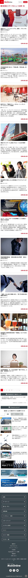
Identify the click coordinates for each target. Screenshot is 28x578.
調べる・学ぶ (6, 506)
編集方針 (13, 543)
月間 (20, 414)
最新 (8, 414)
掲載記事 (13, 553)
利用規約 (13, 549)
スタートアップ (6, 520)
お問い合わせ (13, 555)
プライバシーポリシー (13, 547)
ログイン (20, 2)
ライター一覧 (6, 539)
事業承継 (5, 511)
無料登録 (25, 2)
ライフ (4, 530)
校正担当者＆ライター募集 (13, 551)
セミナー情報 (6, 535)
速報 (4, 497)
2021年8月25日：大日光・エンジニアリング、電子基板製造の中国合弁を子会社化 (14, 397)
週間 (14, 414)
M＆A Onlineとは (13, 545)
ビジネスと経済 (6, 525)
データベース (6, 501)
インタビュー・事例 (7, 516)
